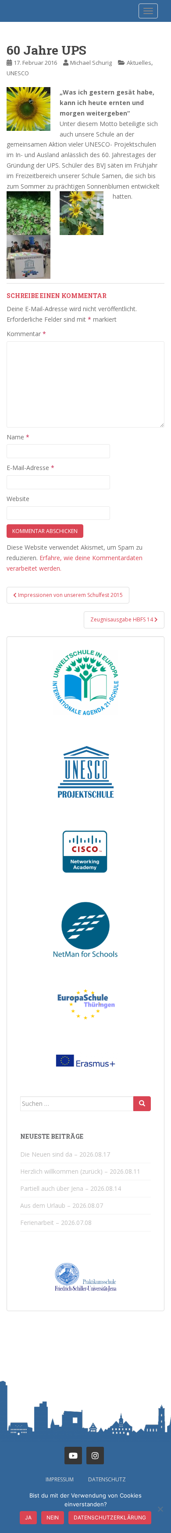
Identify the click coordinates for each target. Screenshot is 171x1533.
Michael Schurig (91, 63)
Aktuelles (139, 63)
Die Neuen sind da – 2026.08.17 (65, 1154)
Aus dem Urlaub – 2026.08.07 (61, 1205)
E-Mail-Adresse (30, 467)
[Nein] (160, 1509)
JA (28, 1517)
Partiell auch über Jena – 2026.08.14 (70, 1188)
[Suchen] (142, 1103)
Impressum (60, 1479)
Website (18, 499)
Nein (52, 1517)
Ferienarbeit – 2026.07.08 (56, 1222)
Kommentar (26, 334)
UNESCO (18, 73)
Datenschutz (107, 1479)
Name (18, 437)
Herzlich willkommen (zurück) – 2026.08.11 (80, 1171)
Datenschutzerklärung (110, 1517)
